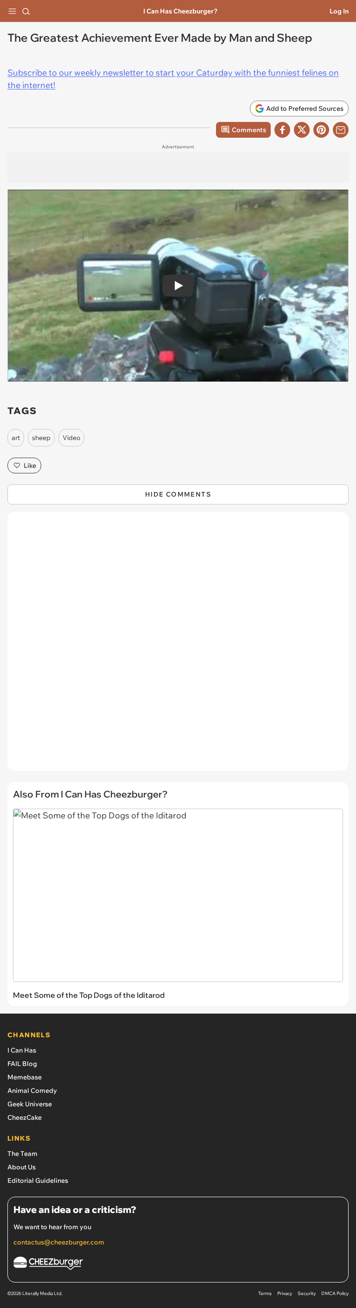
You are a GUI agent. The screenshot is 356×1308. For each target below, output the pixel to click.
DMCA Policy (335, 1293)
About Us (21, 1167)
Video (71, 438)
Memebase (24, 1077)
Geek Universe (29, 1104)
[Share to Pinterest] (321, 130)
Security (307, 1293)
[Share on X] (302, 130)
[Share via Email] (341, 130)
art (16, 438)
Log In (339, 11)
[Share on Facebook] (282, 130)
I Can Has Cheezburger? (180, 11)
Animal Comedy (32, 1090)
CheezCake (24, 1117)
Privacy (284, 1293)
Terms (265, 1293)
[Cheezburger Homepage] (178, 1264)
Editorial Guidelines (37, 1180)
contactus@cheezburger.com (58, 1242)
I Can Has (21, 1050)
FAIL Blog (22, 1063)
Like (30, 465)
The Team (22, 1153)
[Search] (26, 11)
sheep (41, 438)
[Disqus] (178, 646)
